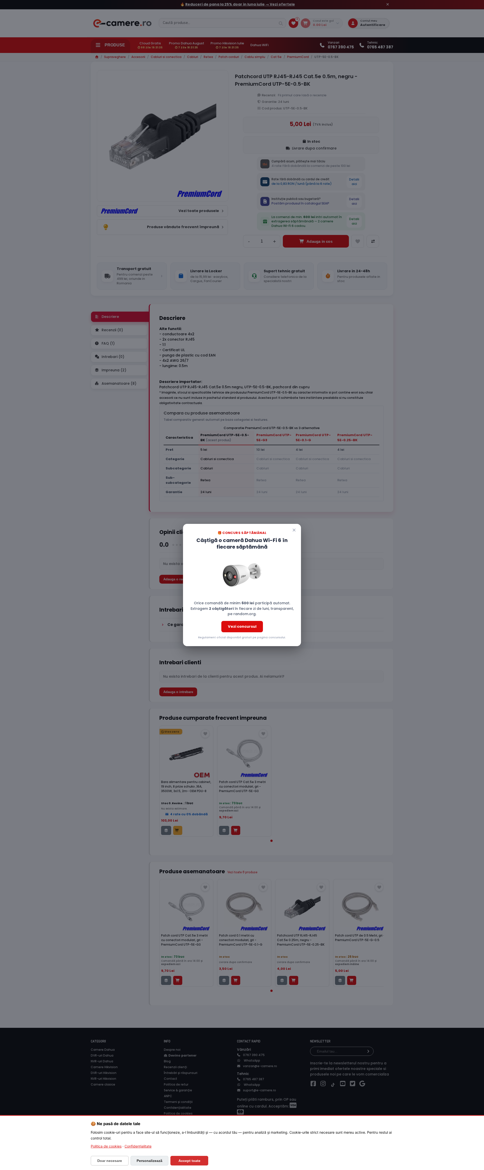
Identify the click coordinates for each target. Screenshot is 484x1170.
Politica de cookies (106, 1146)
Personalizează (149, 1161)
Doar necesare (109, 1161)
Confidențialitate (138, 1146)
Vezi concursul (242, 626)
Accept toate (189, 1161)
